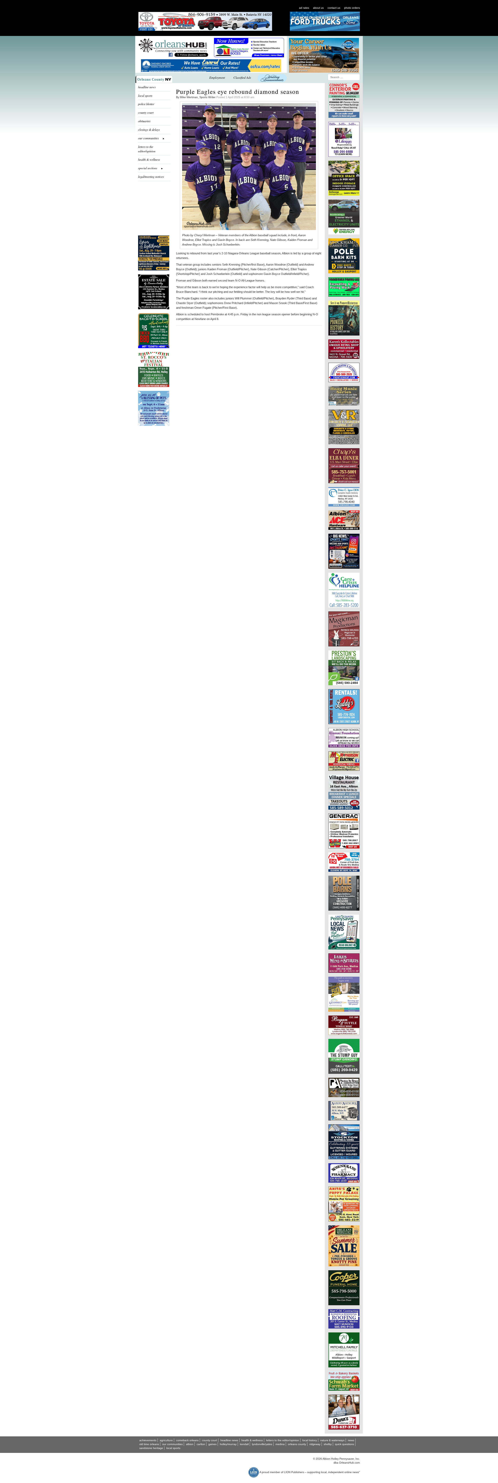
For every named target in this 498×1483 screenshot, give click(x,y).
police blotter (146, 104)
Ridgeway (314, 1444)
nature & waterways (332, 1440)
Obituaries (144, 121)
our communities (172, 1444)
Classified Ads (242, 77)
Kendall (244, 1444)
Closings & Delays (149, 129)
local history (309, 1440)
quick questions (344, 1444)
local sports (145, 95)
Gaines (212, 1444)
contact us (334, 7)
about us (318, 7)
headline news (147, 87)
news (351, 1440)
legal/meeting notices (151, 176)
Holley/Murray (228, 1444)
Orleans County (297, 1444)
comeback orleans (187, 1440)
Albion (189, 1444)
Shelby (328, 1444)
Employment (217, 77)
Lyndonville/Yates (262, 1444)
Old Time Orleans (149, 1444)
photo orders (352, 7)
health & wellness (149, 159)
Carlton (201, 1444)
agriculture (166, 1440)
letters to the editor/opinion (146, 149)
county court (145, 112)
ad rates (304, 7)
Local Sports (173, 1448)
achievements (147, 1440)
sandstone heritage (151, 1448)
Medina (280, 1444)
